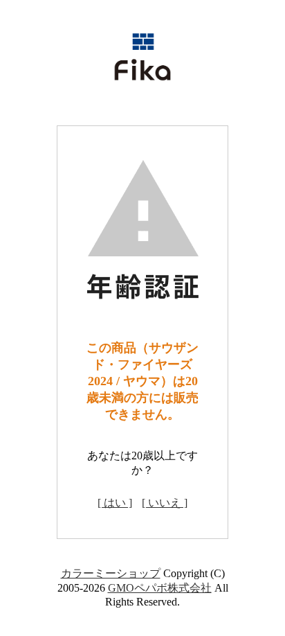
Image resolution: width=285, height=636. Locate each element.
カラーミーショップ (110, 573)
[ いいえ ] (164, 503)
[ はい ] (115, 503)
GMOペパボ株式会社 (160, 588)
